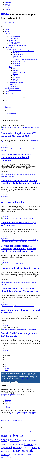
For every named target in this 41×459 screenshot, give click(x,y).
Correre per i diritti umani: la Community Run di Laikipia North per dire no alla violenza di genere (18, 248)
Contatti (7, 33)
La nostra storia (13, 38)
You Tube (8, 6)
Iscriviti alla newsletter (12, 88)
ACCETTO (14, 382)
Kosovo (15, 74)
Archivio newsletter (15, 90)
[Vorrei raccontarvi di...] (8, 198)
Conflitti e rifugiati (18, 54)
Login (8, 9)
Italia (14, 68)
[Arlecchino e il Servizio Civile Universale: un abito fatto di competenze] (20, 150)
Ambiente (16, 52)
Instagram (8, 4)
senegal (36, 447)
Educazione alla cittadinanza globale (24, 58)
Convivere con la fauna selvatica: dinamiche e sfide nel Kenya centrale (19, 289)
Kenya (15, 75)
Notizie (7, 31)
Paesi (10, 67)
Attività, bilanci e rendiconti (17, 45)
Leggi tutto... (5, 147)
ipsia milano (17, 444)
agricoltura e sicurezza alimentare (17, 432)
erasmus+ (9, 444)
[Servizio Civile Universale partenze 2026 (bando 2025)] (19, 329)
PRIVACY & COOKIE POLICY (11, 420)
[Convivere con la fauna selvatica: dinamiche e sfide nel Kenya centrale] (20, 284)
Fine (6, 370)
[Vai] (24, 97)
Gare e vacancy (10, 93)
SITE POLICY (5, 382)
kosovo (35, 444)
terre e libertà (16, 455)
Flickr (6, 8)
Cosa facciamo (9, 47)
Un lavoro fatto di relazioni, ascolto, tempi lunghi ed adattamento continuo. (20, 181)
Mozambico (16, 77)
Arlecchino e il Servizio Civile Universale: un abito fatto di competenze (16, 157)
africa (3, 432)
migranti (5, 447)
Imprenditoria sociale (19, 61)
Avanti (7, 368)
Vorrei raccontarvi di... (12, 202)
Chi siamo (8, 35)
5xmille (7, 91)
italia (22, 444)
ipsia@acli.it (5, 395)
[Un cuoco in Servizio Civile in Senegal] (14, 264)
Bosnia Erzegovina (19, 72)
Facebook (8, 2)
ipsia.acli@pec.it (15, 395)
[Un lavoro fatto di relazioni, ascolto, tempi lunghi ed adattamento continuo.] (20, 176)
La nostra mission (14, 36)
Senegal (15, 79)
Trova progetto (13, 86)
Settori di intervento (15, 49)
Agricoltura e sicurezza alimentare (23, 51)
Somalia (15, 81)
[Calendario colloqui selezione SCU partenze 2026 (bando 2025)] (20, 129)
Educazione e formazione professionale (25, 60)
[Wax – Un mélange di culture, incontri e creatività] (17, 306)
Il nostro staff (13, 40)
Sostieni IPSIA (9, 23)
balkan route (7, 435)
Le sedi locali (13, 44)
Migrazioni (16, 63)
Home (7, 29)
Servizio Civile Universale (17, 83)
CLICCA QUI (24, 378)
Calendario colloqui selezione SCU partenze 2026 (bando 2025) (18, 134)
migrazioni (15, 447)
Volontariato (16, 65)
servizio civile (8, 450)
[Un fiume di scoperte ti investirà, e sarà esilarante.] (17, 218)
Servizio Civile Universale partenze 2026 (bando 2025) (19, 334)
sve (10, 454)
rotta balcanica (26, 448)
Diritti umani (17, 56)
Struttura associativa (15, 42)
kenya (28, 444)
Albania (15, 70)
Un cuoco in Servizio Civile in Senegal (20, 268)
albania (31, 432)
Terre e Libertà (13, 84)
